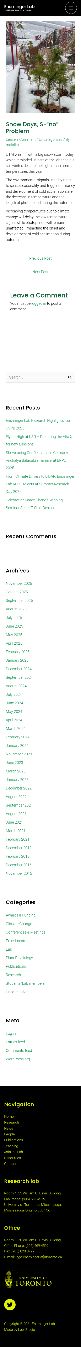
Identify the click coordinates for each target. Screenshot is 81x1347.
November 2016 (19, 873)
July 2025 (14, 617)
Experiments (16, 941)
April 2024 (14, 720)
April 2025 (14, 643)
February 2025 (17, 652)
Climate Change (19, 923)
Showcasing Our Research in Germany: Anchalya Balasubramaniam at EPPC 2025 (37, 460)
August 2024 (16, 686)
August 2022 (16, 796)
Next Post (40, 272)
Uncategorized (51, 139)
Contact (10, 1164)
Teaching (11, 1146)
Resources (12, 1158)
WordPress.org (18, 1059)
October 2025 (17, 592)
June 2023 (14, 762)
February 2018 (17, 856)
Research (13, 975)
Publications (16, 966)
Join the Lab (13, 1152)
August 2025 (16, 609)
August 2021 (16, 814)
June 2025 (14, 626)
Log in (11, 1033)
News (8, 1128)
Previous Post (40, 258)
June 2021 (14, 822)
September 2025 (19, 600)
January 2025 (17, 660)
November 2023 (19, 754)
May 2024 (14, 711)
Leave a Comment (21, 139)
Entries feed (15, 1042)
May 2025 (14, 635)
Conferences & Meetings (25, 932)
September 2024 (19, 677)
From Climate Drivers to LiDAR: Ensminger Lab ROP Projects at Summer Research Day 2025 (40, 484)
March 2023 (16, 771)
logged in (38, 303)
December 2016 (19, 865)
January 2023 (17, 779)
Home (9, 1116)
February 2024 (17, 737)
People (9, 1134)
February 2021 (17, 839)
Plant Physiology (19, 958)
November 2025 (19, 583)
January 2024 (17, 745)
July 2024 (14, 694)
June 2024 (14, 703)
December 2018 (19, 848)
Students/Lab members (25, 983)
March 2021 (16, 831)
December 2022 (19, 788)
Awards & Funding (21, 915)
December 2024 (19, 669)
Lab (9, 949)
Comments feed (19, 1050)
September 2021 (19, 805)
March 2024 (16, 728)
